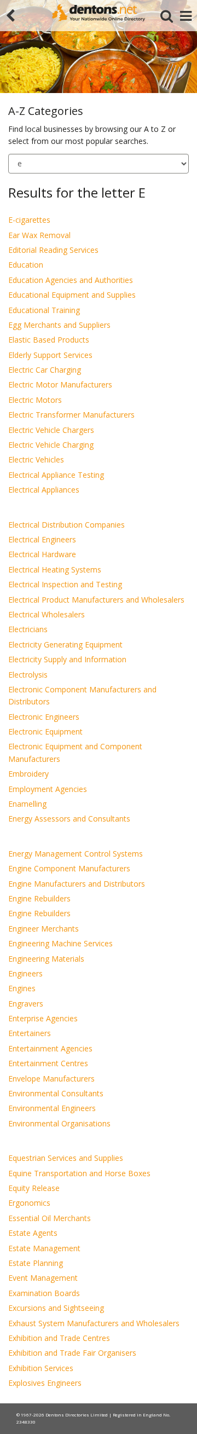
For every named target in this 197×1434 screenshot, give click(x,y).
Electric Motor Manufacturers (60, 384)
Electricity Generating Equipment (65, 644)
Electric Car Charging (44, 370)
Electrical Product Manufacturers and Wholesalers (96, 599)
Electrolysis (28, 674)
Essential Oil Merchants (49, 1218)
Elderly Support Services (50, 355)
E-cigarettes (29, 220)
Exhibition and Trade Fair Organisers (72, 1353)
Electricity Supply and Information (67, 659)
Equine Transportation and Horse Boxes (79, 1173)
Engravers (25, 1003)
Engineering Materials (46, 958)
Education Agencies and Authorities (70, 280)
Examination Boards (44, 1293)
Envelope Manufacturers (51, 1078)
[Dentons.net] (98, 12)
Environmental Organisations (59, 1123)
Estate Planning (35, 1263)
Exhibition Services (40, 1368)
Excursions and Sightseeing (56, 1308)
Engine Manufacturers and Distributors (76, 883)
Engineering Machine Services (60, 943)
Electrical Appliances (43, 489)
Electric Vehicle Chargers (51, 430)
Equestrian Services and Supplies (65, 1158)
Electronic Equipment (45, 731)
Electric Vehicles (36, 459)
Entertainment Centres (48, 1063)
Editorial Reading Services (53, 250)
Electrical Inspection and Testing (65, 584)
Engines (22, 988)
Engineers (25, 973)
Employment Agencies (47, 789)
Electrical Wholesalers (46, 614)
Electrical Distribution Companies (66, 524)
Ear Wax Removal (39, 235)
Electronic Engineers (43, 717)
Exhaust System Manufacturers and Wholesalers (93, 1323)
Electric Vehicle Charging (51, 445)
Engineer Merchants (43, 928)
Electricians (28, 629)
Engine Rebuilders (39, 898)
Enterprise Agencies (43, 1018)
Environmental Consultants (55, 1093)
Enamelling (27, 804)
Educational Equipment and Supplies (72, 295)
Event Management (43, 1278)
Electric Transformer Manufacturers (71, 414)
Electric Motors (35, 400)
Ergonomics (29, 1203)
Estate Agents (32, 1233)
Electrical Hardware (42, 554)
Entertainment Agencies (50, 1048)
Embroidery (28, 773)
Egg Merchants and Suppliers (59, 325)
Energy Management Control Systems (75, 853)
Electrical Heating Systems (54, 569)
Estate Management (44, 1248)
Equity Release (34, 1188)
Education (25, 264)
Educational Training (44, 310)
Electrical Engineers (42, 539)
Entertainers (29, 1033)
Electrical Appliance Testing (56, 475)
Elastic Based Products (48, 339)
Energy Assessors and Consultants (69, 818)
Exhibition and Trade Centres (59, 1338)
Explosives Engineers (45, 1383)
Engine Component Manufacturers (69, 868)
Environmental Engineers (52, 1108)
